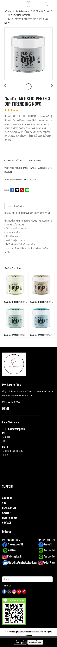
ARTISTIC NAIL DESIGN (25, 179)
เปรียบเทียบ (35, 160)
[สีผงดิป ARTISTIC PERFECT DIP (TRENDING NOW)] (28, 54)
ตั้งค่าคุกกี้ (20, 642)
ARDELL (6, 437)
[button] (45, 4)
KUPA (5, 455)
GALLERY (6, 512)
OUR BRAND (22, 168)
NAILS (33, 168)
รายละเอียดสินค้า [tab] (15, 206)
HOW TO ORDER (9, 517)
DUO (5, 441)
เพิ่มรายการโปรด (14, 160)
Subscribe (7, 585)
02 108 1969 (14, 401)
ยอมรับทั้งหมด (35, 642)
